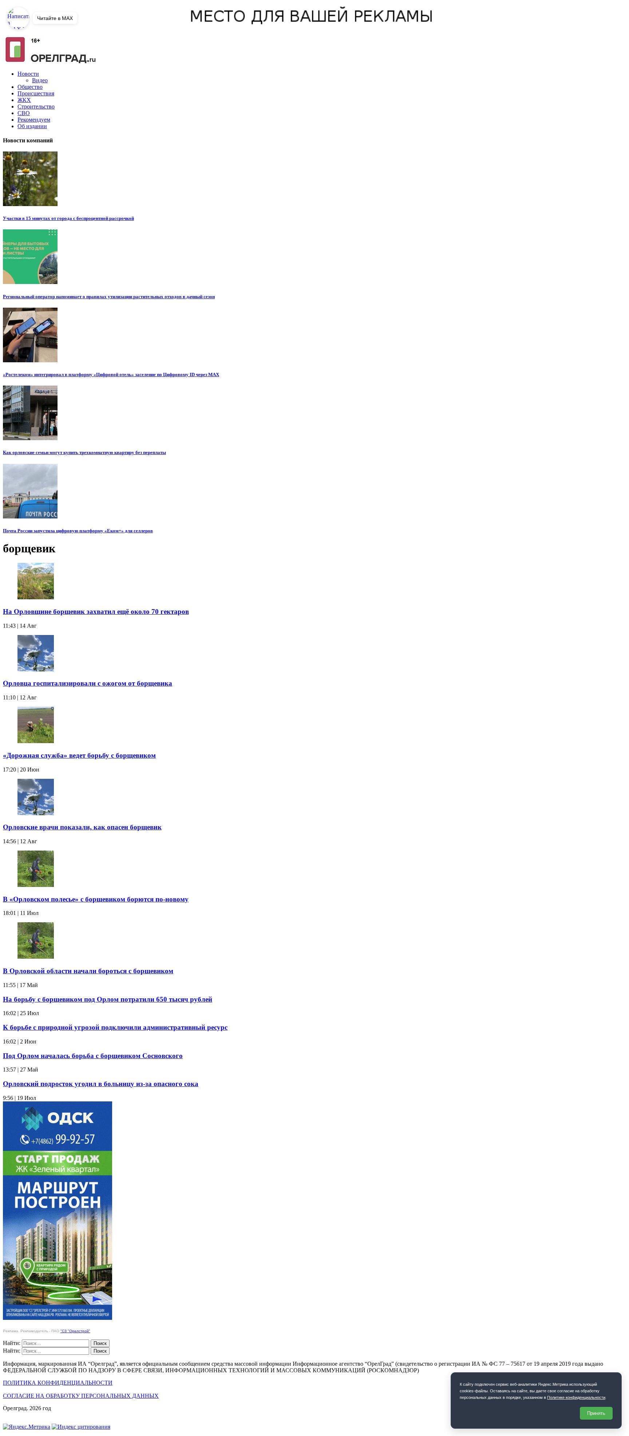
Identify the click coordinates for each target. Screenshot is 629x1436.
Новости (28, 74)
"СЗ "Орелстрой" (75, 1331)
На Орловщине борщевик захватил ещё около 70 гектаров (96, 611)
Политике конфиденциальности (576, 1397)
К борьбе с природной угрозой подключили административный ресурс (115, 1027)
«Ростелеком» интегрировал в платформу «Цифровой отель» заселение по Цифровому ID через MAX (111, 374)
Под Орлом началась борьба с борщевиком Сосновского (93, 1056)
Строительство (36, 106)
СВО (23, 113)
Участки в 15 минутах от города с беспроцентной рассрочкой (68, 218)
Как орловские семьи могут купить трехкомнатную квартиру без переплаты (84, 452)
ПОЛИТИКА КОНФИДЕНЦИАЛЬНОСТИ (57, 1383)
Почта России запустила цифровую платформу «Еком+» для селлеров (78, 530)
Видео (40, 80)
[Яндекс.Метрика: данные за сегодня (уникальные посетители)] (26, 1427)
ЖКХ (24, 100)
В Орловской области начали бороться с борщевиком (88, 971)
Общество (30, 87)
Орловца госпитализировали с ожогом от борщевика (87, 683)
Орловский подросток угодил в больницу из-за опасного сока (100, 1084)
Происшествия (35, 93)
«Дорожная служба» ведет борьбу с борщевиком (79, 755)
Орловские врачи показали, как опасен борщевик (82, 827)
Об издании (32, 126)
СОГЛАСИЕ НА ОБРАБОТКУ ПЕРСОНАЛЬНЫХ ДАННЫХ (81, 1396)
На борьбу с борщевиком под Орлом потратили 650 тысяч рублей (107, 999)
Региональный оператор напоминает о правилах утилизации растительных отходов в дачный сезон (109, 296)
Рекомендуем (33, 120)
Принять (596, 1413)
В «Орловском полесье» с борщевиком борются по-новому (96, 899)
